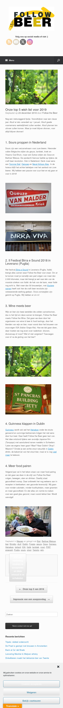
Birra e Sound (21, 269)
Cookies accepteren (32, 684)
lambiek (35, 547)
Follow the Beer (49, 112)
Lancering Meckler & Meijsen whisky (21, 653)
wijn (42, 550)
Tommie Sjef (14, 164)
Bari (39, 541)
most (42, 547)
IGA (24, 547)
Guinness (9, 429)
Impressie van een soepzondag (31, 599)
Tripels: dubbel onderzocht (17, 641)
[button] (58, 666)
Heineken (34, 429)
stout (29, 550)
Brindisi (13, 544)
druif (19, 544)
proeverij (9, 550)
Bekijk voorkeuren (31, 700)
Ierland (18, 547)
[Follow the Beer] (31, 19)
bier (6, 544)
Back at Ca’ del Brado (15, 649)
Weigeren (31, 692)
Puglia (17, 550)
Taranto (36, 550)
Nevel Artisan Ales (40, 164)
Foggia (32, 544)
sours (23, 550)
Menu (11, 60)
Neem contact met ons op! (22, 626)
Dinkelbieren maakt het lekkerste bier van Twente (27, 658)
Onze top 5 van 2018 (31, 588)
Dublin (51, 448)
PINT (48, 547)
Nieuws (20, 541)
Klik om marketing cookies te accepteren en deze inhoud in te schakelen (17, 568)
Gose (45, 544)
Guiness (52, 544)
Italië (29, 547)
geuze (39, 544)
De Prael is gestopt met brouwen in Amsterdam (26, 645)
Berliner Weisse (49, 541)
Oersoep (25, 164)
